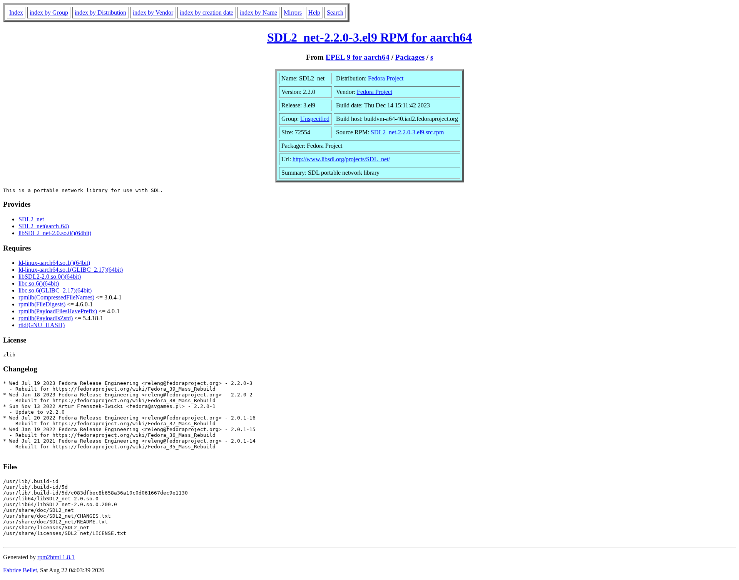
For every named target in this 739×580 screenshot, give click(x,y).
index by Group (49, 12)
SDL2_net (31, 219)
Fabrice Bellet (20, 570)
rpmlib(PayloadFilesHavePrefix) (57, 311)
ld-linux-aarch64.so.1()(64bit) (54, 262)
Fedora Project (385, 78)
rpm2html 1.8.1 (56, 557)
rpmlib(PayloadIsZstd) (45, 318)
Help (314, 12)
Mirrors (293, 12)
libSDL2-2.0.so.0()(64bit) (49, 276)
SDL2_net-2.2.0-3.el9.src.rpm (407, 132)
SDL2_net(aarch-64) (43, 226)
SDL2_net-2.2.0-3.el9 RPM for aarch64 (369, 37)
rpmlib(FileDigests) (41, 304)
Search (335, 12)
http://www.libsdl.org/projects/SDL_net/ (341, 159)
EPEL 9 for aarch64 (358, 57)
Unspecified (314, 118)
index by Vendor (153, 12)
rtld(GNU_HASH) (41, 325)
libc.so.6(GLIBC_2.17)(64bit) (55, 290)
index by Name (258, 12)
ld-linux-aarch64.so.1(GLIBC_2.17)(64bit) (70, 269)
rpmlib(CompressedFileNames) (56, 297)
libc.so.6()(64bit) (38, 283)
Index (16, 12)
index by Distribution (100, 12)
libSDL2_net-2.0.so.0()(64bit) (54, 233)
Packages (410, 57)
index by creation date (206, 12)
